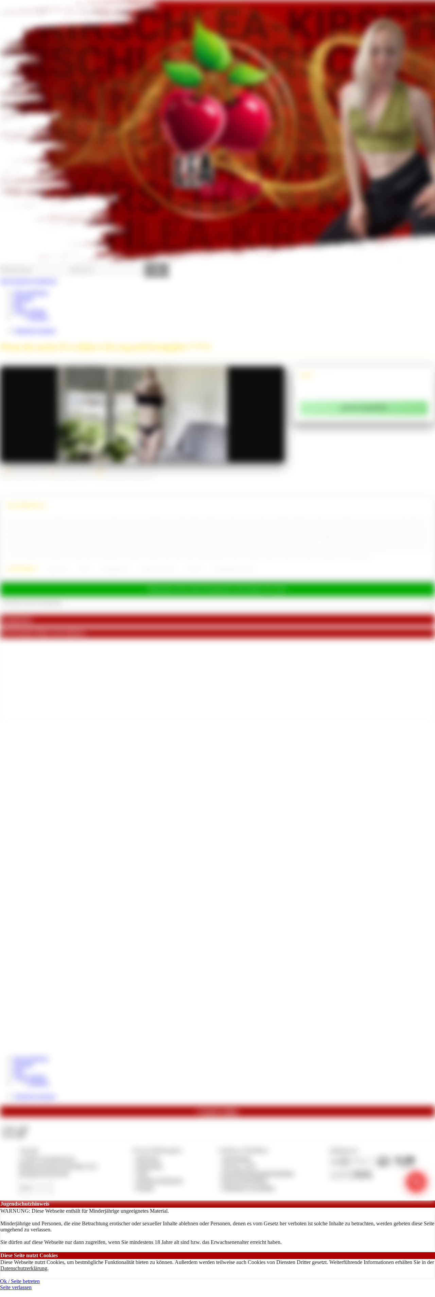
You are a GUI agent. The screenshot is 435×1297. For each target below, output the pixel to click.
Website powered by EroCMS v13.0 (58, 1166)
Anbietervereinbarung (159, 1180)
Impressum (148, 1158)
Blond (85, 568)
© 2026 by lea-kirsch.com (46, 1158)
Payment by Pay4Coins (44, 1173)
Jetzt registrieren (31, 292)
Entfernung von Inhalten (248, 1188)
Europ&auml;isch (115, 568)
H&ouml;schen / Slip (158, 568)
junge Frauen (57, 568)
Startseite (23, 298)
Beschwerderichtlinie (244, 1180)
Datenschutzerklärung (23, 1268)
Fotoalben (38, 317)
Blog (19, 305)
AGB (142, 1173)
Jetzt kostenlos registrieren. (28, 281)
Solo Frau (195, 568)
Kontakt (145, 1188)
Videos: (15, 1128)
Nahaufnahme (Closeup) (234, 568)
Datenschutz (149, 1166)
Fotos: (13, 1135)
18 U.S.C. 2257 (239, 1166)
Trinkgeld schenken (35, 330)
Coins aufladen (30, 311)
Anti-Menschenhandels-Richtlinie (258, 1173)
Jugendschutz (236, 1158)
